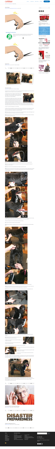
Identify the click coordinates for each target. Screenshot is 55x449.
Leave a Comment (7, 8)
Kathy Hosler (7, 407)
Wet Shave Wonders (42, 35)
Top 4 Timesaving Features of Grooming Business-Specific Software (44, 48)
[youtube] (41, 11)
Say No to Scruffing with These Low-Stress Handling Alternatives (44, 61)
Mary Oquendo (8, 424)
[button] (47, 1)
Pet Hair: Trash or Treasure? (44, 72)
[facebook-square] (39, 11)
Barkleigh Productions (14, 8)
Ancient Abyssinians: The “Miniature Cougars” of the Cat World (44, 24)
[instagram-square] (43, 11)
